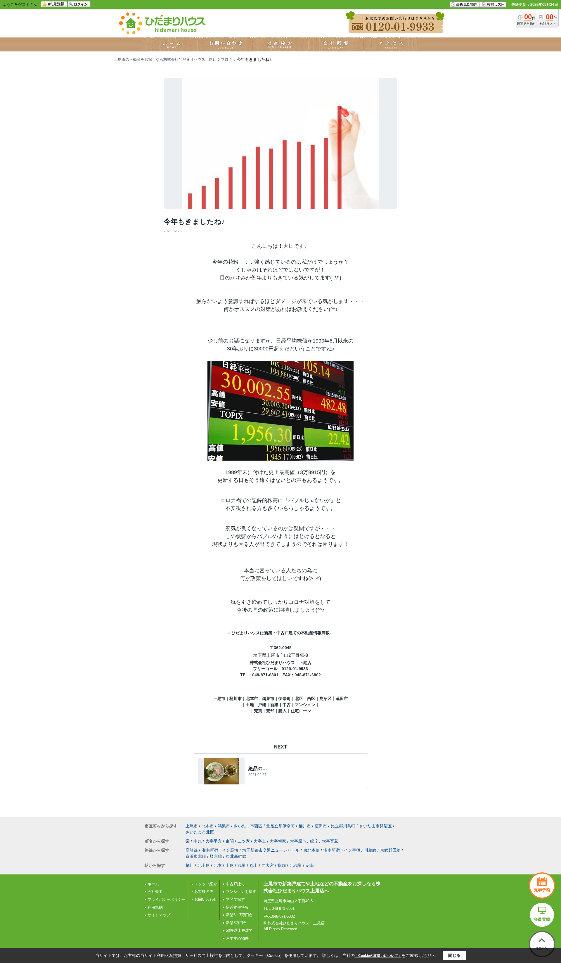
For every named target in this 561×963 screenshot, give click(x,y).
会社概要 (155, 891)
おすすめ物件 (237, 938)
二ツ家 (244, 841)
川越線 (370, 850)
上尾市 (192, 826)
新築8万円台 (236, 923)
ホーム (153, 884)
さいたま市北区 (200, 832)
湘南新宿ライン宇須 (341, 850)
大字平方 (213, 841)
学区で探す (235, 899)
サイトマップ (159, 915)
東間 (230, 841)
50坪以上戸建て (239, 930)
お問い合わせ (205, 899)
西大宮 (268, 865)
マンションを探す (241, 891)
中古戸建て (235, 884)
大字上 (260, 841)
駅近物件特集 (237, 907)
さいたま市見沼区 (375, 826)
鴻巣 (242, 865)
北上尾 (204, 865)
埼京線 (216, 856)
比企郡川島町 (343, 826)
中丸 (197, 841)
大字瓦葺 (330, 841)
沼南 (310, 865)
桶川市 (305, 826)
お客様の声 (203, 891)
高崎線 (192, 850)
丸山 (254, 865)
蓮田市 (321, 826)
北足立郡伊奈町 (280, 826)
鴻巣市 (224, 826)
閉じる (454, 955)
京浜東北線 (196, 856)
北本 (218, 865)
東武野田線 (390, 850)
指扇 (282, 865)
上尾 (230, 865)
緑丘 (314, 841)
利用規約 (155, 907)
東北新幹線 (236, 856)
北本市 (208, 826)
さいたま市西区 (248, 826)
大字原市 (298, 841)
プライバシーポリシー (167, 899)
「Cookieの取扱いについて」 (378, 956)
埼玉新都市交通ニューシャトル (270, 850)
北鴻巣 (296, 865)
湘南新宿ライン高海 (220, 850)
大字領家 (278, 841)
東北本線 (311, 850)
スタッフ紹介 (205, 884)
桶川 (190, 865)
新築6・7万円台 (239, 915)
